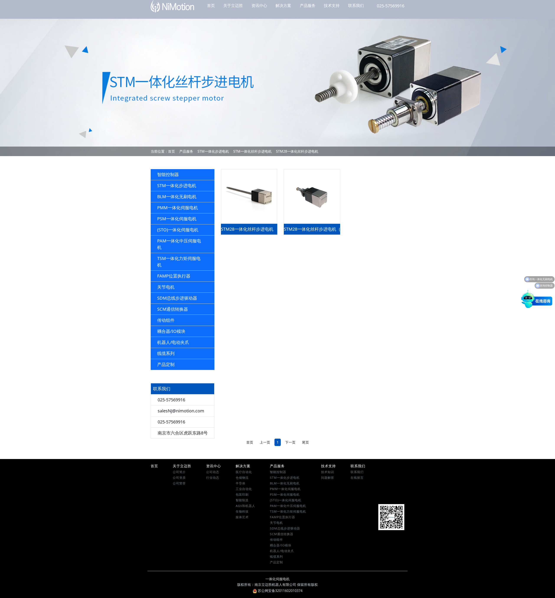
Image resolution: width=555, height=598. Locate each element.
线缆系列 (166, 353)
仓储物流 (242, 477)
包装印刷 (242, 494)
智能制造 (242, 500)
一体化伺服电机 (277, 579)
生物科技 (242, 511)
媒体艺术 (242, 517)
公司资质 (179, 477)
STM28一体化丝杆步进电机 (297, 151)
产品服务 (307, 5)
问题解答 (327, 477)
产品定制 (166, 364)
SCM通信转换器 (172, 309)
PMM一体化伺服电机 (177, 208)
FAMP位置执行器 (173, 276)
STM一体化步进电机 (213, 151)
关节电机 (166, 287)
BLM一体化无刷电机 (176, 196)
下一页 (290, 442)
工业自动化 (244, 489)
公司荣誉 (179, 483)
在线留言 (357, 477)
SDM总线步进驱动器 (177, 298)
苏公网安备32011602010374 (280, 590)
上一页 (265, 442)
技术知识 (327, 472)
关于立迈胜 (233, 5)
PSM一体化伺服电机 (176, 219)
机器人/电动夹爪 (173, 342)
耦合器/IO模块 (171, 331)
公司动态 (212, 472)
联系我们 (356, 5)
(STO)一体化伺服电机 (177, 230)
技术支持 (332, 5)
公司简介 (179, 472)
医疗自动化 (244, 472)
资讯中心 (259, 5)
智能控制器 (168, 174)
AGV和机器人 (245, 506)
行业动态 (212, 477)
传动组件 (166, 320)
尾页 (305, 442)
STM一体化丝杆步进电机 (252, 151)
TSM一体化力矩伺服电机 (179, 261)
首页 (211, 5)
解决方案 (283, 5)
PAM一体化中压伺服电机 (179, 244)
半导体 (240, 483)
